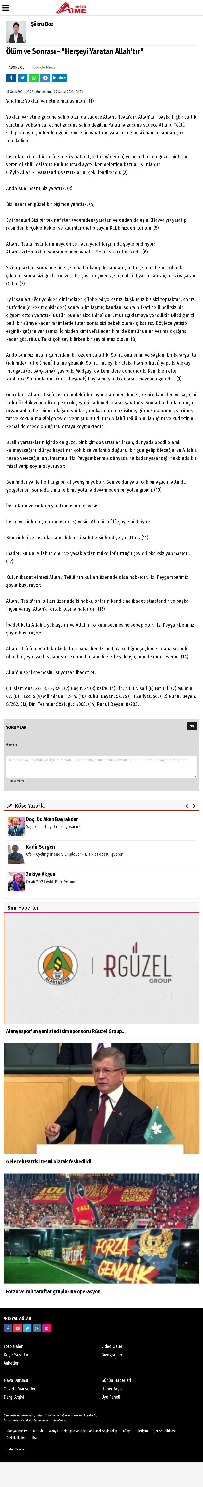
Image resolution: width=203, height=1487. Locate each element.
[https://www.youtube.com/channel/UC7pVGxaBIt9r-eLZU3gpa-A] (17, 1328)
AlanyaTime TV (17, 1431)
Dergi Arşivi (14, 1397)
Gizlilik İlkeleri (16, 1438)
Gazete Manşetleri (20, 1389)
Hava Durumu (16, 1380)
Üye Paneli (111, 1397)
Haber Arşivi (112, 1389)
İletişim (142, 1431)
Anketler (11, 1363)
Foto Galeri (14, 1346)
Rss (35, 1438)
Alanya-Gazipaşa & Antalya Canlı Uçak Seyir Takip (83, 1431)
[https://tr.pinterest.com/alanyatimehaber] (46, 1328)
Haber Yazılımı (16, 1449)
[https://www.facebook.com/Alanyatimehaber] (8, 1328)
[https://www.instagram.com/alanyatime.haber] (37, 1328)
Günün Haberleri (116, 1380)
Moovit (38, 1431)
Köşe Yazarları (16, 1355)
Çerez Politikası (165, 1431)
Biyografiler (112, 1355)
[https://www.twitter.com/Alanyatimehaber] (27, 1328)
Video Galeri (112, 1346)
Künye (127, 1431)
